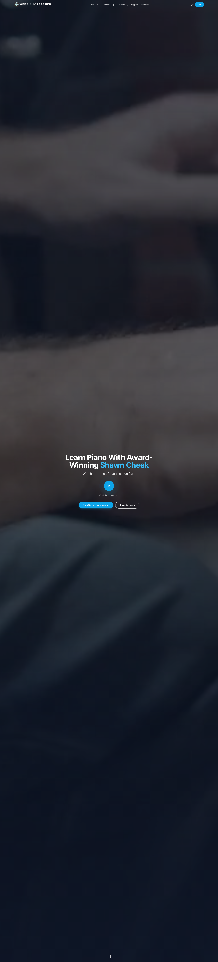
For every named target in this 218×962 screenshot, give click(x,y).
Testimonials (146, 4)
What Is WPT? (95, 4)
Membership (109, 4)
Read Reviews (127, 505)
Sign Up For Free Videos (96, 505)
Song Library (122, 4)
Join (199, 4)
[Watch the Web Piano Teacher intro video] (109, 486)
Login (191, 4)
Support (134, 4)
